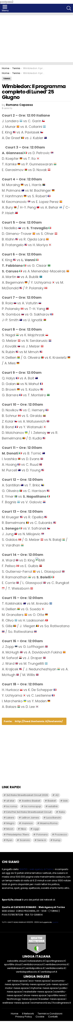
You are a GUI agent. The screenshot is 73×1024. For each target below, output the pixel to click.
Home (14, 1013)
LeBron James (30, 817)
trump (56, 840)
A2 (57, 795)
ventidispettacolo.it (27, 972)
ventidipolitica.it (34, 968)
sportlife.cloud (13, 964)
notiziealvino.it (36, 961)
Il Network (28, 1013)
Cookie (40, 1016)
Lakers (10, 817)
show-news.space (35, 995)
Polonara (42, 834)
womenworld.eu (41, 1002)
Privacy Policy (23, 1016)
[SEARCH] (69, 8)
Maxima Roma (48, 823)
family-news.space (33, 984)
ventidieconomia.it (56, 964)
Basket (52, 800)
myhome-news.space (44, 988)
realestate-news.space (38, 991)
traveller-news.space (52, 999)
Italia (62, 812)
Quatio (55, 922)
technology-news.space (22, 999)
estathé (53, 806)
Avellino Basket (31, 800)
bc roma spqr (32, 806)
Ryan (9, 840)
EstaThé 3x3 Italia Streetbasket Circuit (28, 812)
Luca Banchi (53, 817)
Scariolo (25, 840)
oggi (36, 829)
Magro (10, 823)
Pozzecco (61, 834)
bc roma (11, 806)
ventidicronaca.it (33, 964)
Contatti (53, 1016)
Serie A (41, 840)
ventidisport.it (49, 972)
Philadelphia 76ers (17, 834)
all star (10, 800)
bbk (65, 800)
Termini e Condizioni (50, 1013)
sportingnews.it (55, 961)
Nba (23, 829)
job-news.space (57, 984)
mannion (27, 823)
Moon (9, 829)
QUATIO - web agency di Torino (36, 869)
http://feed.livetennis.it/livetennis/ (39, 721)
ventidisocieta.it (55, 968)
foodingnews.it (62, 1002)
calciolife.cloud (16, 961)
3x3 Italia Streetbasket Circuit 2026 (27, 795)
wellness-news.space (15, 1002)
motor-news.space (17, 988)
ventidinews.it (15, 968)
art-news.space (17, 981)
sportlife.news (56, 995)
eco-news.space (39, 981)
